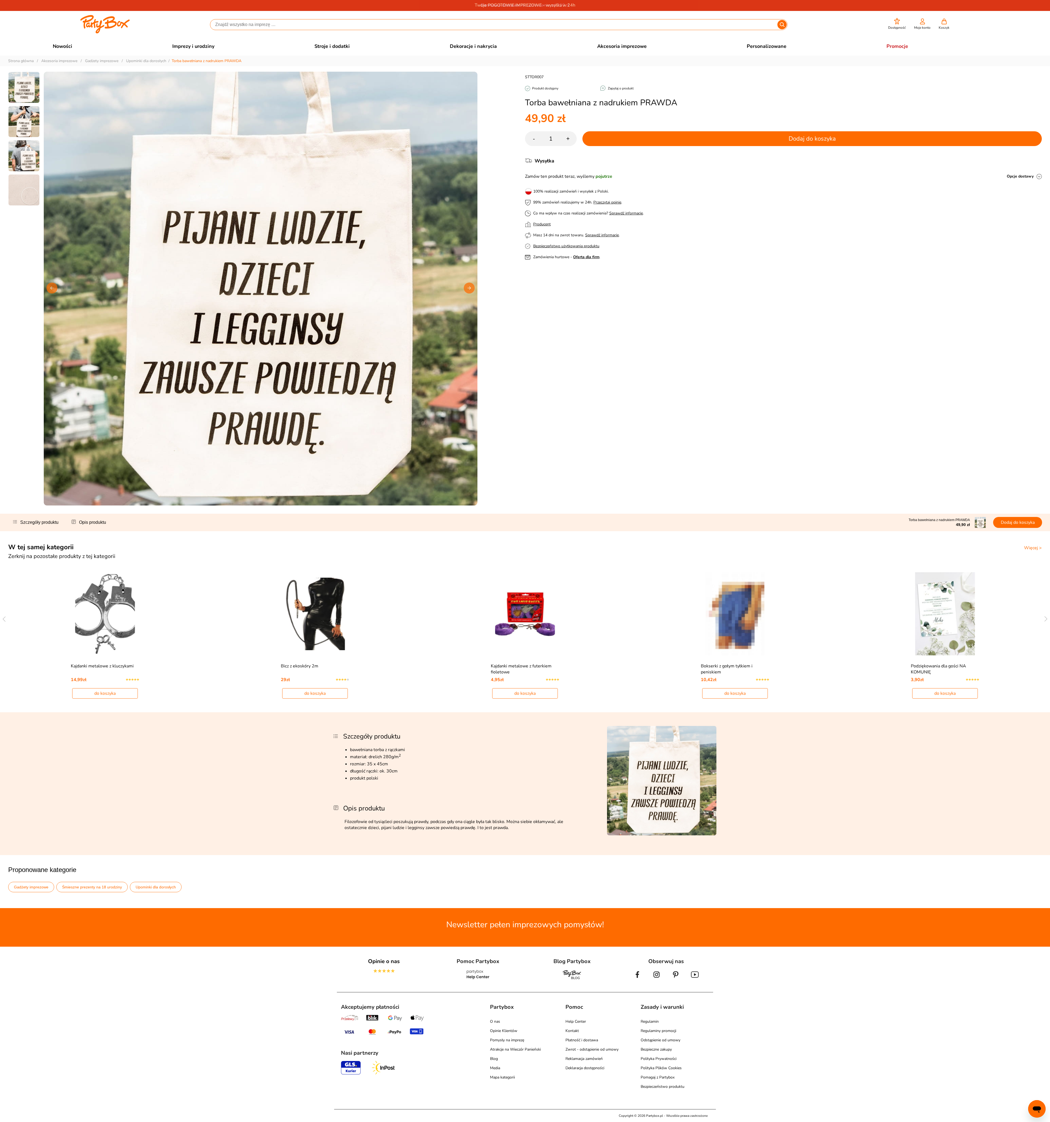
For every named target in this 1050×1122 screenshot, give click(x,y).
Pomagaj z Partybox (658, 1077)
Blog (494, 1058)
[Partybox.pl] (105, 32)
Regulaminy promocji (658, 1030)
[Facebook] (637, 979)
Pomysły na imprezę (507, 1040)
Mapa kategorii (502, 1077)
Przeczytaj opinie (607, 202)
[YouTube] (694, 979)
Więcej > (1033, 548)
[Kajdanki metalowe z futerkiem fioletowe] (525, 613)
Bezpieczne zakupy (656, 1049)
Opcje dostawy (1020, 176)
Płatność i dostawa (581, 1040)
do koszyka (105, 693)
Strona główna (21, 60)
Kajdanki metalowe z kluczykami (102, 666)
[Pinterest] (675, 979)
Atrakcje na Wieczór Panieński (515, 1049)
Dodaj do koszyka (812, 139)
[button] (897, 24)
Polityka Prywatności (658, 1058)
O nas (495, 1021)
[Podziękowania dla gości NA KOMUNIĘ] (945, 613)
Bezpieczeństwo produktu (662, 1086)
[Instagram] (656, 979)
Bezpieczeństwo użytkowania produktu (566, 246)
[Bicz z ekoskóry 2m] (315, 613)
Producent (542, 224)
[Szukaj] (782, 24)
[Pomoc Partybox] (478, 979)
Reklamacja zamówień (584, 1058)
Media (495, 1068)
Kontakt (572, 1030)
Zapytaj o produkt (621, 88)
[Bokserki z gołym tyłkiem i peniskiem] (735, 613)
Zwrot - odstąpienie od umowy (592, 1049)
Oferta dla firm (586, 257)
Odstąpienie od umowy (660, 1040)
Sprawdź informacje (626, 213)
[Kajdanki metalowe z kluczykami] (105, 613)
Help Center (575, 1021)
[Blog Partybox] (572, 979)
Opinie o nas (384, 961)
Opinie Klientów (503, 1030)
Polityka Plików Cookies (661, 1068)
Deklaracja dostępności (584, 1068)
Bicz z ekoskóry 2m (299, 666)
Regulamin (650, 1021)
